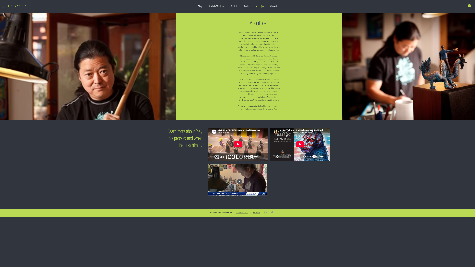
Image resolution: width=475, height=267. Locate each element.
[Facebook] (272, 212)
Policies (256, 212)
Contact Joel (242, 212)
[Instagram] (266, 212)
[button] (469, 5)
